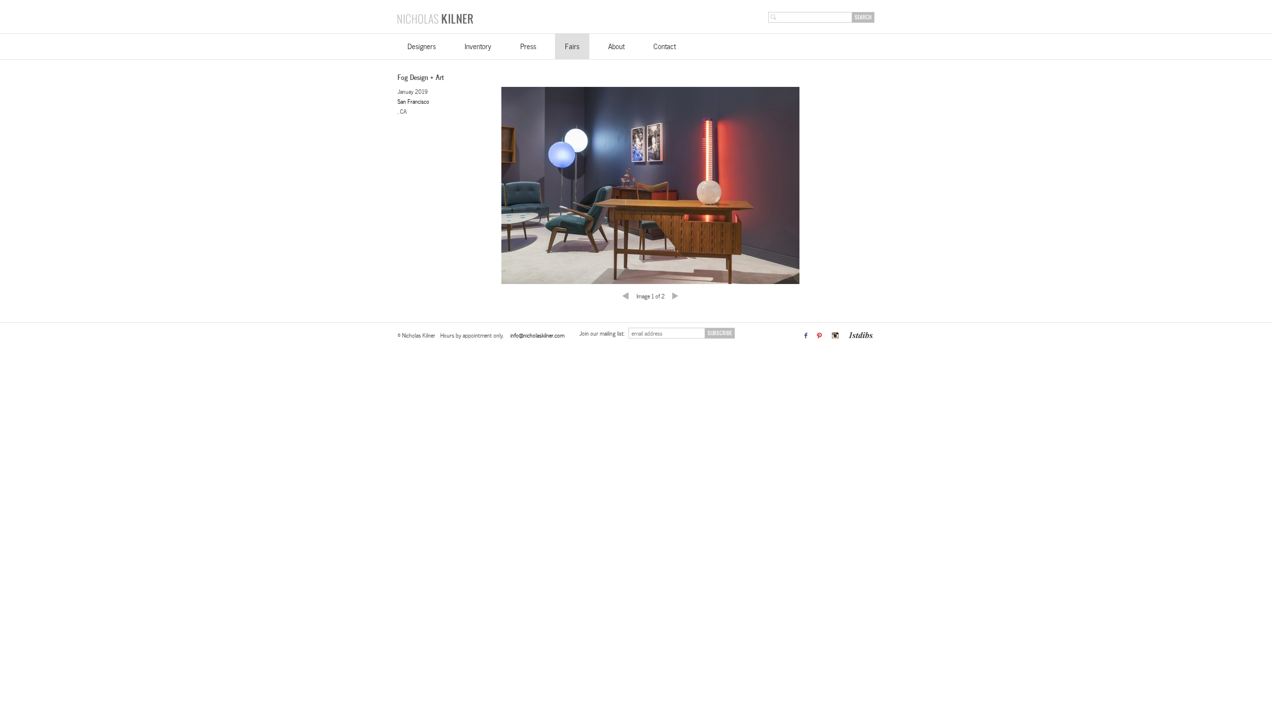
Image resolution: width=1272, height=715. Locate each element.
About (616, 46)
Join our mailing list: (602, 333)
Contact (664, 46)
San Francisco (413, 101)
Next (670, 289)
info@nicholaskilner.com (537, 335)
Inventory (478, 46)
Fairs (572, 46)
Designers (421, 46)
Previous (630, 289)
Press (528, 46)
